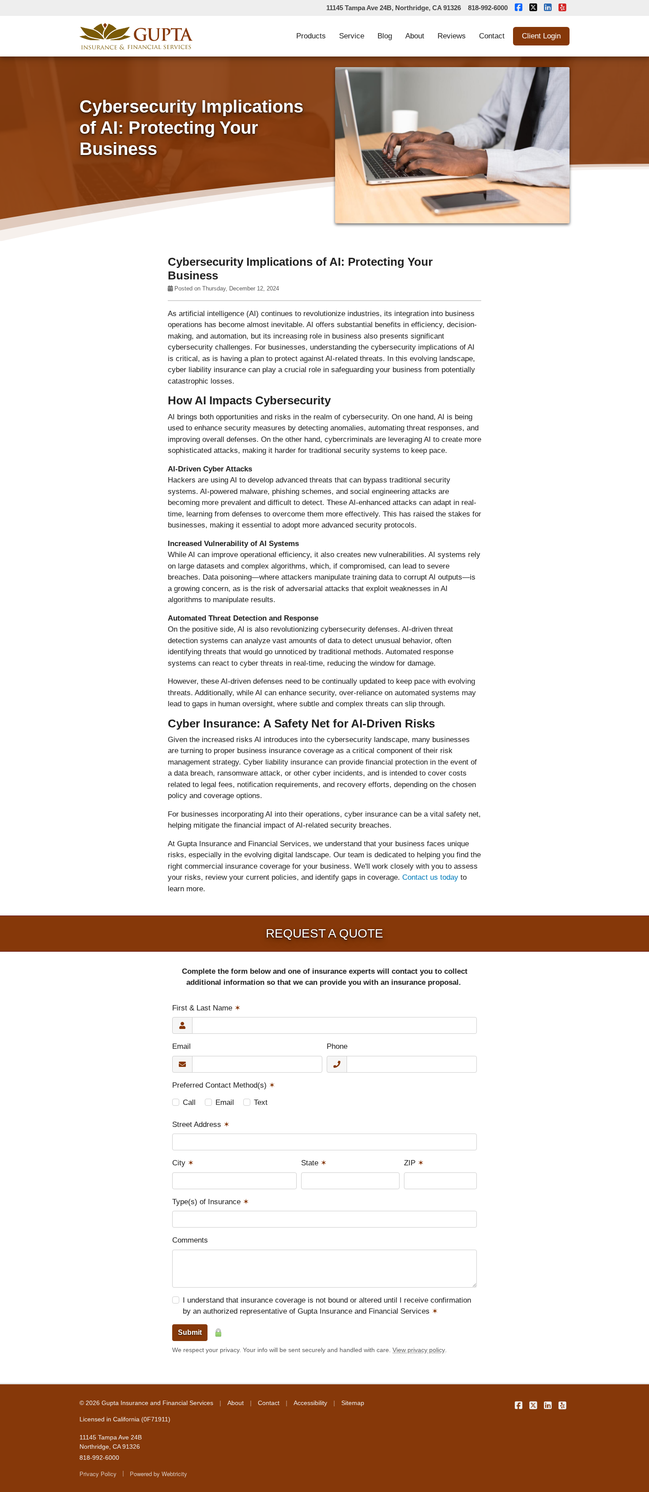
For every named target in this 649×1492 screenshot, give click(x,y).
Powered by (158, 1473)
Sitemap (352, 1402)
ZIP (414, 1163)
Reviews (452, 36)
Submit (190, 1332)
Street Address (201, 1124)
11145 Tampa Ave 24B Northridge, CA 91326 (110, 1442)
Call (189, 1102)
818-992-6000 (488, 7)
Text (261, 1102)
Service (351, 36)
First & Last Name (206, 1008)
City (183, 1163)
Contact (492, 36)
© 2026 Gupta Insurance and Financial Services (146, 1402)
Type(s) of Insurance (210, 1202)
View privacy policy (418, 1349)
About (414, 36)
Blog (384, 36)
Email (181, 1046)
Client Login (541, 36)
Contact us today (430, 877)
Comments (190, 1240)
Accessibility (310, 1402)
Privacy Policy (98, 1473)
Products (311, 36)
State (314, 1163)
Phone (337, 1046)
